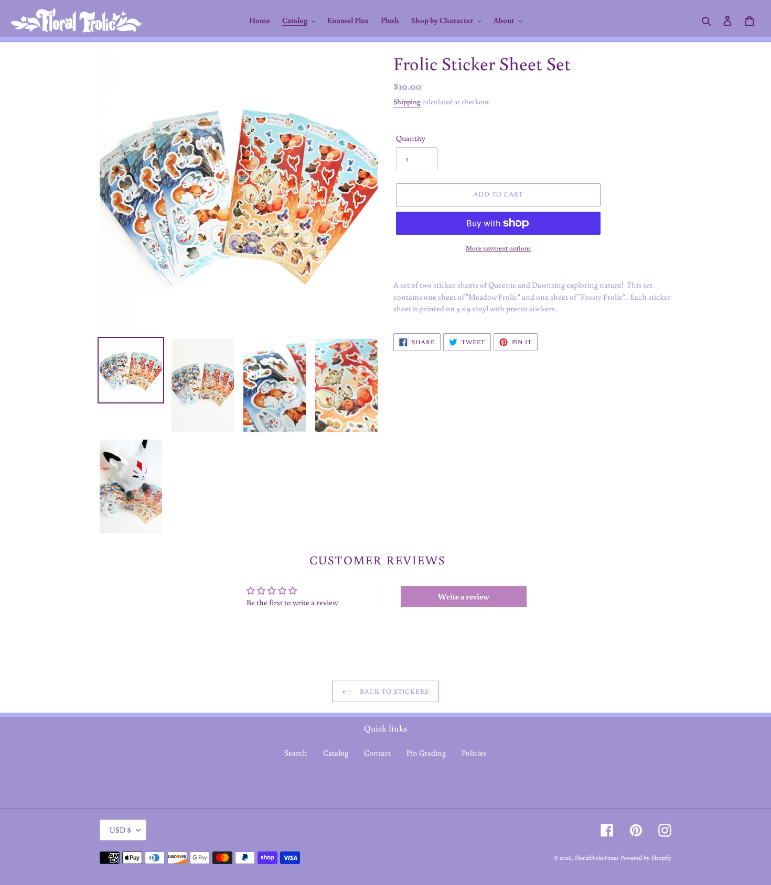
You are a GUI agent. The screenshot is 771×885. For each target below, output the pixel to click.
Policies (474, 753)
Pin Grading (426, 753)
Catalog (335, 753)
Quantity (410, 138)
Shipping (407, 101)
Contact (377, 753)
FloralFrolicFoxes (597, 857)
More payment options (498, 248)
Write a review (463, 596)
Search (295, 753)
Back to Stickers (394, 691)
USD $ (120, 830)
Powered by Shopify (645, 857)
